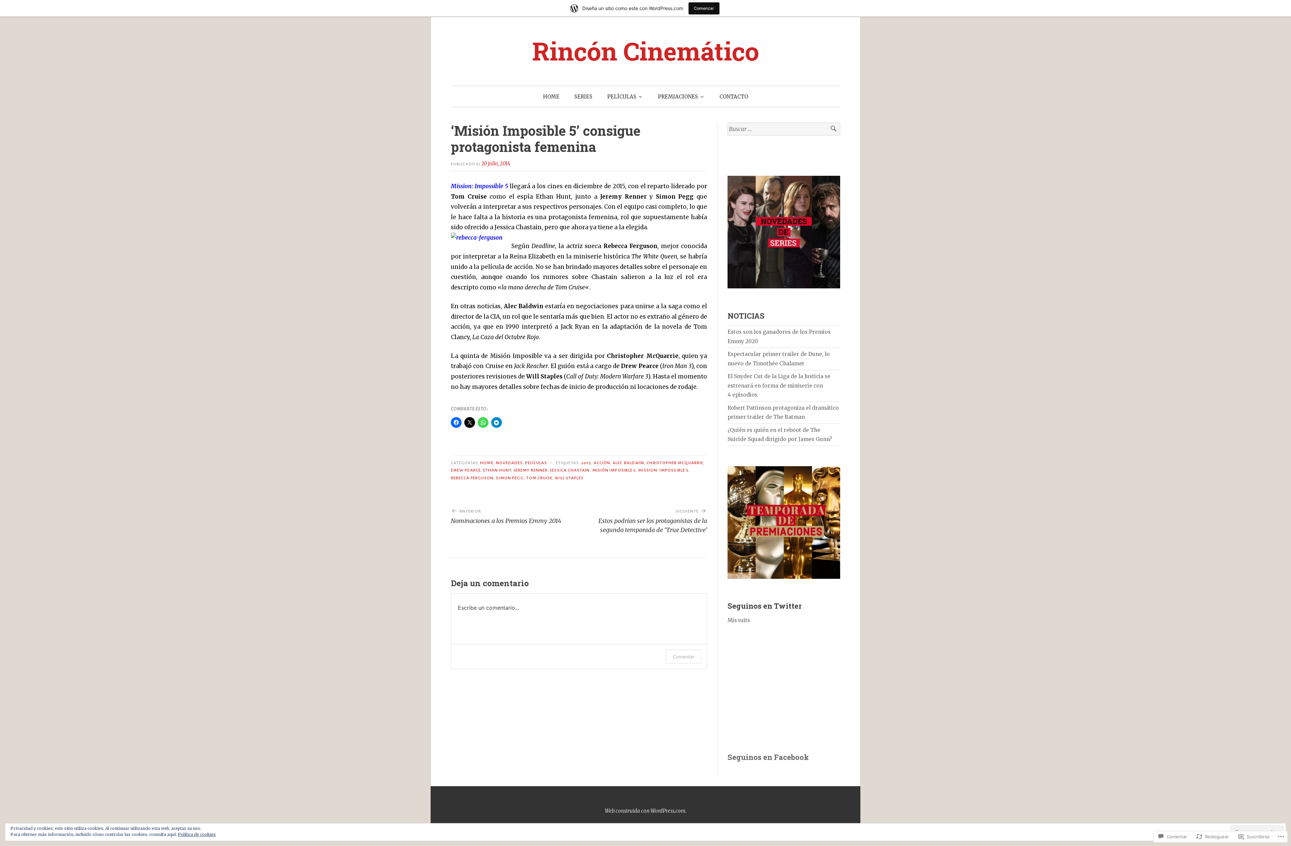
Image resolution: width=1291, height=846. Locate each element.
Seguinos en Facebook (768, 757)
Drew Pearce (466, 470)
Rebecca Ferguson (472, 478)
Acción (602, 462)
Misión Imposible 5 (614, 470)
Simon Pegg (510, 478)
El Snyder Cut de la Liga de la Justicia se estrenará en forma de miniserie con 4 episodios (779, 385)
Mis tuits (739, 620)
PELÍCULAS (621, 96)
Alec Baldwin (628, 462)
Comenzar (704, 8)
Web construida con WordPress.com (645, 811)
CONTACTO (733, 96)
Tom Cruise (539, 478)
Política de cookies (197, 834)
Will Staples (569, 478)
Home (486, 462)
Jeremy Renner (531, 470)
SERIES (583, 96)
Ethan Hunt (497, 470)
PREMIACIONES (678, 96)
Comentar (683, 656)
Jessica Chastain (570, 470)
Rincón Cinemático (645, 50)
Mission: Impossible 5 (663, 470)
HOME (551, 96)
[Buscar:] (784, 129)
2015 (586, 462)
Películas (536, 462)
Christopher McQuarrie (675, 462)
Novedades (509, 462)
